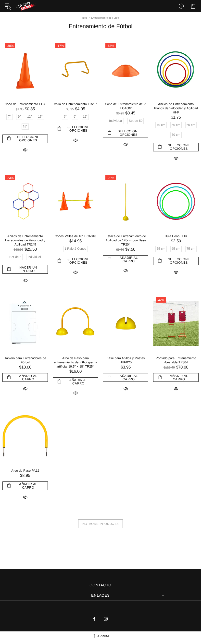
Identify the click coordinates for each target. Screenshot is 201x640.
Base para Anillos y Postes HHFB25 (125, 360)
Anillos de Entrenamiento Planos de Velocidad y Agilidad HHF (176, 108)
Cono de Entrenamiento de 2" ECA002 (126, 106)
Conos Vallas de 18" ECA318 (75, 236)
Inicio (85, 17)
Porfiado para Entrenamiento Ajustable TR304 (176, 360)
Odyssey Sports (26, 6)
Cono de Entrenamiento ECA (25, 104)
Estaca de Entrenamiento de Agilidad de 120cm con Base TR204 (125, 240)
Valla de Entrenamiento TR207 (75, 104)
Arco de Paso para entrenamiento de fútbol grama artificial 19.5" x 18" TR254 (75, 362)
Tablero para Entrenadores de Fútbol (25, 360)
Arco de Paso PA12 (25, 470)
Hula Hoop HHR (176, 236)
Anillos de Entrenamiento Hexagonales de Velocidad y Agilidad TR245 (25, 240)
